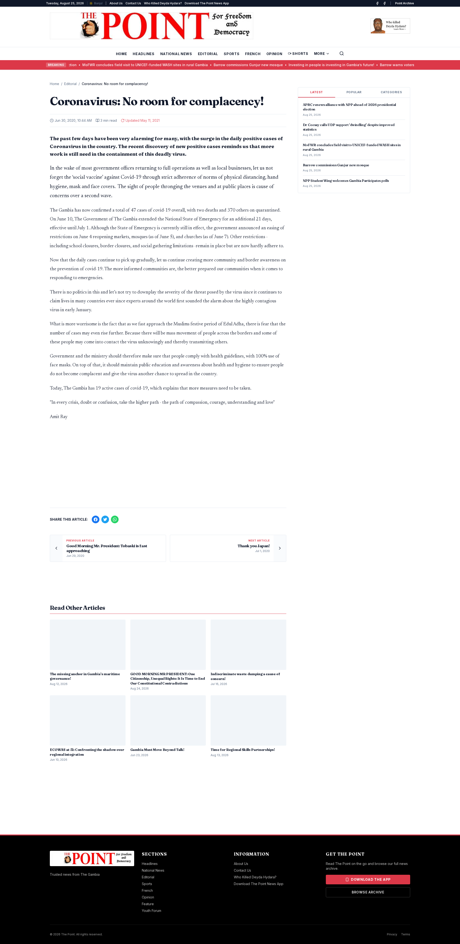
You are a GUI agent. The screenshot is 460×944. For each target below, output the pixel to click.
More (319, 54)
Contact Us (133, 3)
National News (176, 54)
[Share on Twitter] (105, 519)
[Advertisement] (168, 466)
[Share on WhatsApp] (115, 519)
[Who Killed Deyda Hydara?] (390, 26)
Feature (148, 904)
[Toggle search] (341, 53)
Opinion (274, 54)
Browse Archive (368, 892)
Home (121, 54)
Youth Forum (151, 911)
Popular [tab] (354, 92)
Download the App (371, 879)
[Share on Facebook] (95, 519)
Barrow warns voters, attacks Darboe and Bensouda (413, 65)
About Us (116, 3)
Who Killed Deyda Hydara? (163, 3)
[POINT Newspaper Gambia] (377, 3)
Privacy (392, 934)
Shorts (300, 54)
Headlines (143, 54)
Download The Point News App (207, 3)
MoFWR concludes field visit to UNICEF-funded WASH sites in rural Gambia (135, 65)
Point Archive (404, 3)
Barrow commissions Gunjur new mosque (238, 65)
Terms (405, 934)
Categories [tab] (391, 92)
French (252, 54)
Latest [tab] (316, 92)
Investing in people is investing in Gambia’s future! (321, 65)
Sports (231, 54)
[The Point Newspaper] (384, 3)
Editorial (208, 54)
